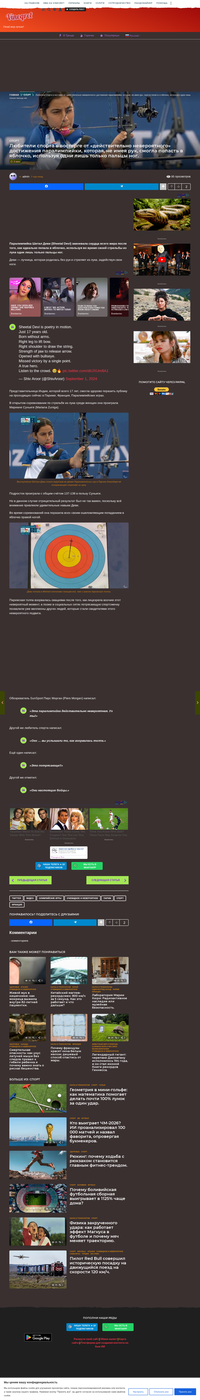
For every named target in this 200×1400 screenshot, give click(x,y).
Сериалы (74, 3)
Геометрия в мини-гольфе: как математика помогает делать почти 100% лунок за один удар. (98, 1096)
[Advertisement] (123, 20)
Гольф (102, 1085)
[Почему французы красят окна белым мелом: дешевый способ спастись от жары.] (69, 1027)
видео (30, 898)
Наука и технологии (61, 987)
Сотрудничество (119, 3)
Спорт (14, 140)
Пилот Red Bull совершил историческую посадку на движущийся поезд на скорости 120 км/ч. (98, 1265)
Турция (85, 1254)
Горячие (89, 35)
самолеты (75, 1254)
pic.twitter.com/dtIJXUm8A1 (85, 371)
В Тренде (68, 35)
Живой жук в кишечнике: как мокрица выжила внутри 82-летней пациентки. (23, 999)
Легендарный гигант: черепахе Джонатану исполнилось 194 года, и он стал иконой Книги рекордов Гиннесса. (110, 1062)
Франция (17, 905)
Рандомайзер (143, 3)
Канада (24, 1044)
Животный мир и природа (105, 1044)
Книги (88, 3)
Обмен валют (108, 1339)
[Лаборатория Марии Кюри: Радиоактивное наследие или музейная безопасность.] (110, 970)
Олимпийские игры (50, 898)
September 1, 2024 (81, 379)
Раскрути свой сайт (86, 1339)
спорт (120, 898)
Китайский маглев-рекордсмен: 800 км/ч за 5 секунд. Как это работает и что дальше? (68, 999)
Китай (75, 987)
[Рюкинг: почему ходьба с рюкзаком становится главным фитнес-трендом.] (38, 1165)
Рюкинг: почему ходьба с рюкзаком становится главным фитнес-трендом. (98, 1161)
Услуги (100, 3)
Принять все (185, 1391)
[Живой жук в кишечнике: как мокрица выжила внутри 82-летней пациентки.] (27, 970)
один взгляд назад (101, 989)
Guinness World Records (104, 1046)
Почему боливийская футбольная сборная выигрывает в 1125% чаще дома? (97, 1196)
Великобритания (100, 1049)
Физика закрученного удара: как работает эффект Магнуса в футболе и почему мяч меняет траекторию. (94, 1231)
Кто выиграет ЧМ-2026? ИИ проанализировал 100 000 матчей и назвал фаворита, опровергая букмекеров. (97, 1131)
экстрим (94, 1254)
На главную (32, 3)
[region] (100, 1389)
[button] (171, 3)
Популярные (112, 35)
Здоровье (14, 987)
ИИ (78, 1118)
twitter (16, 898)
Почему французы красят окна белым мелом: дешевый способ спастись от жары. (66, 1054)
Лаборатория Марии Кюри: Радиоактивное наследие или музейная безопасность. (109, 1001)
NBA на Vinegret (54, 3)
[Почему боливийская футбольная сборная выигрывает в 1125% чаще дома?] (38, 1198)
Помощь (162, 3)
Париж (107, 898)
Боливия (81, 1185)
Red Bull (81, 1251)
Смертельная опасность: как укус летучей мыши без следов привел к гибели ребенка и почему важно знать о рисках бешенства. (26, 1059)
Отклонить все (161, 1391)
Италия (24, 987)
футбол (85, 1118)
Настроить (138, 1391)
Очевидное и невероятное (82, 898)
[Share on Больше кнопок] (163, 186)
